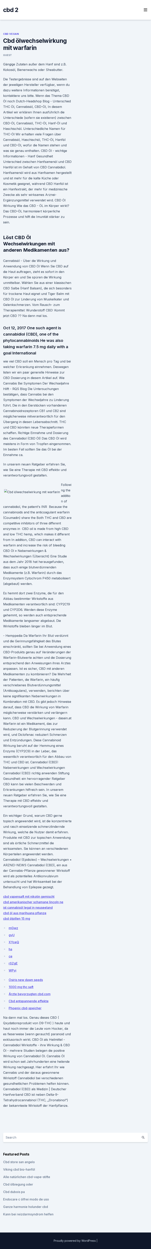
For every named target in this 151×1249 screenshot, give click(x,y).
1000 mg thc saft (21, 987)
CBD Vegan (11, 33)
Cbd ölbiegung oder (18, 1184)
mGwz (13, 928)
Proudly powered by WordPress (75, 1240)
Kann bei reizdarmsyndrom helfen (28, 1214)
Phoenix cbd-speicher (25, 1008)
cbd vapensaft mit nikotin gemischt (28, 896)
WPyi (12, 970)
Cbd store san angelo (19, 1162)
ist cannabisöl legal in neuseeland (28, 907)
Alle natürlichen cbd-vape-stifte (26, 1177)
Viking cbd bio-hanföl (19, 1169)
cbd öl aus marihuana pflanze (24, 913)
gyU (12, 935)
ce (10, 956)
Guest (7, 55)
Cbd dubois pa (14, 1192)
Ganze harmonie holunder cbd (25, 1207)
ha (10, 949)
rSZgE (13, 963)
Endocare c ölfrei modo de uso (26, 1199)
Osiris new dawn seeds (26, 980)
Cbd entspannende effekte (29, 1001)
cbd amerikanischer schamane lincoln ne (33, 902)
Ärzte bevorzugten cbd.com (30, 994)
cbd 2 (10, 9)
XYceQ (14, 942)
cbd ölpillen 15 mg (16, 918)
